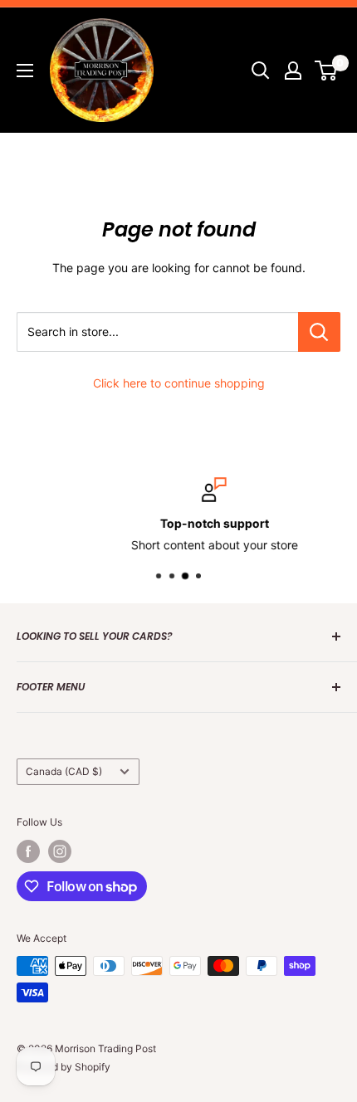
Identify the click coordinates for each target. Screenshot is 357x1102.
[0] (326, 70)
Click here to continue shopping (179, 383)
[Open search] (261, 70)
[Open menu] (25, 70)
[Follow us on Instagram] (59, 851)
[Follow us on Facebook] (28, 851)
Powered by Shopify (63, 1067)
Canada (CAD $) (64, 771)
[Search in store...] (319, 332)
